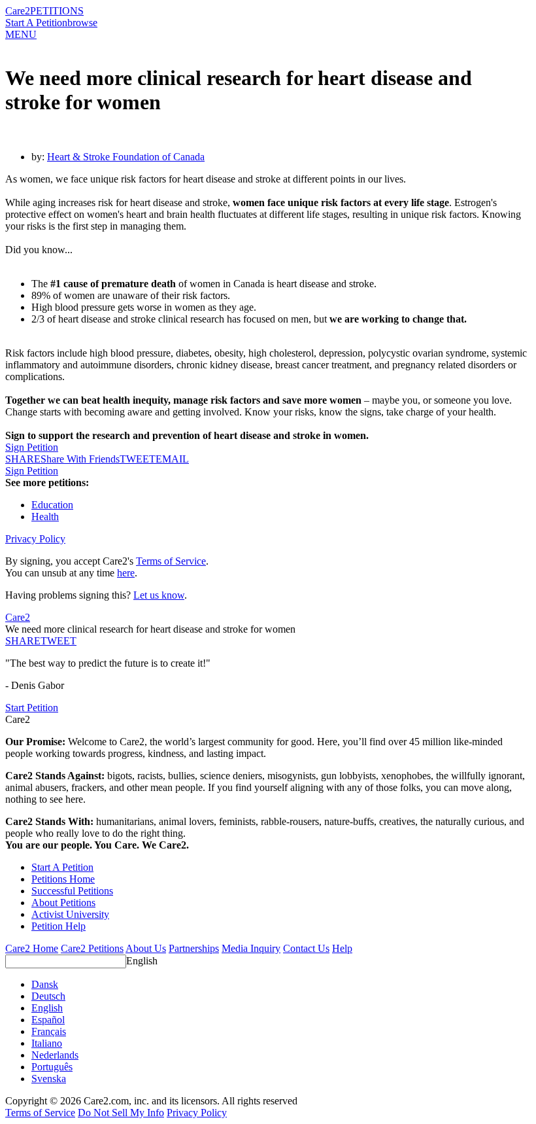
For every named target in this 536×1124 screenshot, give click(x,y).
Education (52, 504)
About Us (146, 948)
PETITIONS (57, 10)
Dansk (44, 984)
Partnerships (194, 948)
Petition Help (58, 926)
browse (82, 22)
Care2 (17, 10)
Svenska (48, 1078)
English (142, 960)
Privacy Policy (35, 538)
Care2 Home (31, 948)
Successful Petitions (72, 890)
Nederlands (54, 1055)
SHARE (23, 640)
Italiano (46, 1043)
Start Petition (31, 707)
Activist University (70, 914)
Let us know (158, 595)
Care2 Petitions (92, 948)
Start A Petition (36, 22)
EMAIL (172, 459)
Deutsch (48, 996)
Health (45, 516)
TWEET (138, 459)
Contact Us (306, 948)
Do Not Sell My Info (121, 1112)
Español (48, 1019)
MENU (21, 34)
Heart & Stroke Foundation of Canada (126, 156)
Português (52, 1066)
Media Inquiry (251, 948)
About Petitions (63, 902)
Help (342, 948)
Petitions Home (63, 879)
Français (48, 1031)
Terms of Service (171, 561)
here (126, 572)
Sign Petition (31, 447)
